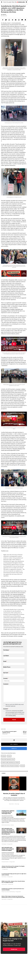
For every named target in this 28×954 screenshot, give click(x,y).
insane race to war (9, 102)
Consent (5, 708)
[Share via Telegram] (12, 20)
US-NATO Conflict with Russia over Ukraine (10, 762)
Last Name (6, 655)
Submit (14, 719)
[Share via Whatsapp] (9, 20)
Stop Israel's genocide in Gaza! (8, 759)
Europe (9, 755)
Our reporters (3, 14)
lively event (8, 432)
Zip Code (5, 672)
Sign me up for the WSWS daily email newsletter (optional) (15, 705)
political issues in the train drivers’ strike (13, 207)
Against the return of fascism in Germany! (10, 765)
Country (5, 678)
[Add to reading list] (25, 20)
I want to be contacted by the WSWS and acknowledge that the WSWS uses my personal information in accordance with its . (15, 713)
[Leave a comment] (22, 20)
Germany (3, 755)
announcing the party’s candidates (17, 602)
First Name (6, 650)
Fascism (22, 765)
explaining (12, 460)
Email (4, 661)
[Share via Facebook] (2, 20)
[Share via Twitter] (6, 20)
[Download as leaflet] (18, 20)
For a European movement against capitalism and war (9, 732)
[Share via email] (15, 20)
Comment (5, 684)
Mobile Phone (6, 667)
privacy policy (12, 715)
